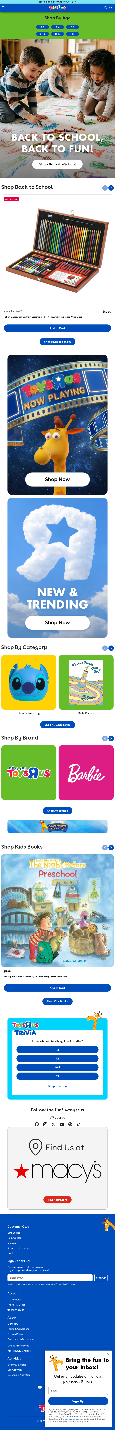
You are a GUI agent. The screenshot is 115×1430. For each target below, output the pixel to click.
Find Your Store (57, 1199)
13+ (72, 33)
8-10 (42, 33)
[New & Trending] (28, 682)
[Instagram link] (45, 1124)
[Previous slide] (105, 188)
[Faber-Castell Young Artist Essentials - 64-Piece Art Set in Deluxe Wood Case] (57, 251)
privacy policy (75, 1284)
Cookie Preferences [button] (18, 1345)
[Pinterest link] (70, 1124)
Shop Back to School (57, 341)
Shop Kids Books (57, 1001)
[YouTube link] (62, 1125)
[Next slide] (111, 188)
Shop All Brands (57, 810)
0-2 (42, 27)
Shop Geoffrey (57, 1086)
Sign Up (101, 1277)
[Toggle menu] (3, 8)
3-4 (57, 27)
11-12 (57, 33)
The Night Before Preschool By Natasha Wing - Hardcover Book (35, 976)
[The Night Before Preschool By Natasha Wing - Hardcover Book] (57, 910)
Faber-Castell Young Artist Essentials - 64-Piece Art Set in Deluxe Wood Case (43, 317)
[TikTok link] (78, 1124)
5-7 (72, 27)
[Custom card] (28, 772)
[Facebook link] (37, 1124)
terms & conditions (58, 1284)
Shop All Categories (58, 724)
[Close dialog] (108, 1354)
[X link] (53, 1125)
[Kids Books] (86, 682)
